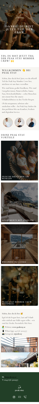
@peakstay (18, 334)
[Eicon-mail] (19, 396)
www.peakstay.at (18, 327)
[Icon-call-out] (25, 396)
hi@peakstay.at (10, 377)
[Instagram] (14, 396)
